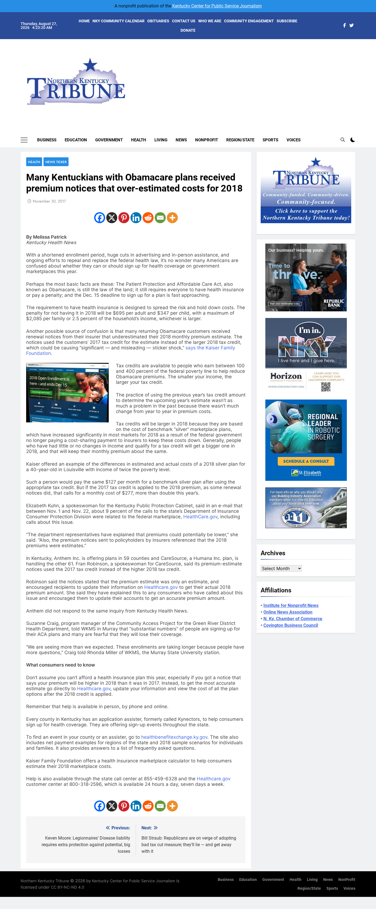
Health (138, 139)
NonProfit (206, 139)
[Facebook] (99, 217)
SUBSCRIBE (287, 21)
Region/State (240, 139)
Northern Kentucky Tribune (45, 880)
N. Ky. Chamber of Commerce (292, 618)
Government (109, 139)
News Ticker (56, 162)
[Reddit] (148, 217)
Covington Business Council (290, 625)
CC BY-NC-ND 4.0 (67, 887)
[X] (111, 217)
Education (76, 139)
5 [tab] (358, 83)
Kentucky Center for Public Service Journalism (217, 6)
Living (160, 139)
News (181, 139)
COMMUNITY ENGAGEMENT (249, 21)
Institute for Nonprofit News (290, 605)
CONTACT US (183, 21)
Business (46, 139)
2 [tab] (358, 58)
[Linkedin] (135, 217)
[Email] (160, 217)
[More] (172, 217)
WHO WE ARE (209, 21)
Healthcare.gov (161, 587)
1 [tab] (358, 50)
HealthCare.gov (200, 516)
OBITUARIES (158, 21)
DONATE (188, 30)
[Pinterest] (123, 217)
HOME (84, 21)
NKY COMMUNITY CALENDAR (118, 21)
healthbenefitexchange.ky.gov (174, 737)
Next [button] (344, 77)
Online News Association (287, 612)
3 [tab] (358, 66)
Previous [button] (357, 77)
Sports (270, 139)
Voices (294, 139)
